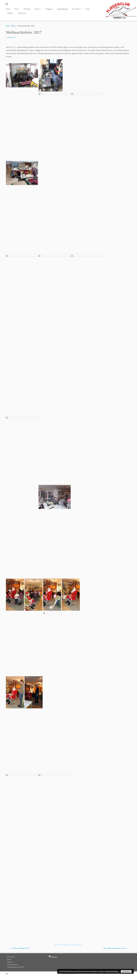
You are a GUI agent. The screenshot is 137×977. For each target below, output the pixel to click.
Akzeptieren (126, 971)
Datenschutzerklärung (12, 964)
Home (8, 9)
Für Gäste (76, 9)
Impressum (10, 962)
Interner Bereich (11, 956)
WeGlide (26, 9)
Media (10, 13)
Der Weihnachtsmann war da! (116, 948)
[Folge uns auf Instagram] (7, 4)
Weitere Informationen (112, 971)
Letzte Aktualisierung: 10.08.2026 (15, 967)
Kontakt (9, 959)
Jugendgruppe (62, 9)
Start (8, 26)
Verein (37, 9)
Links (88, 9)
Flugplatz (49, 9)
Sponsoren (22, 13)
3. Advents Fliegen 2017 (19, 948)
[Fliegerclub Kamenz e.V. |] (121, 10)
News (17, 9)
